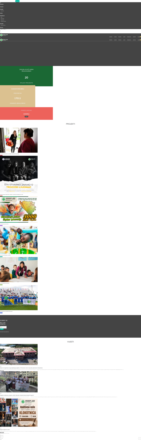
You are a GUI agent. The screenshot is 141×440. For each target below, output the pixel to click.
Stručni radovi (2, 18)
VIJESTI (1, 13)
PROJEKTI (1, 9)
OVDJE (26, 116)
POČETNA (1, 4)
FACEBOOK (1, 435)
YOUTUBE (1, 438)
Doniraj (1, 27)
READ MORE (2, 398)
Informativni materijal (3, 21)
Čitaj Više (1, 155)
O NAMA (1, 6)
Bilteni (1, 17)
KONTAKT (1, 23)
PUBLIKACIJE (2, 15)
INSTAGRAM (2, 436)
